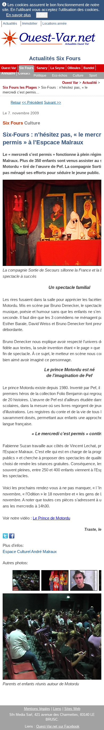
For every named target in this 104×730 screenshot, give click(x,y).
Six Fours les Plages (20, 87)
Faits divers (10, 81)
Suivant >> (52, 102)
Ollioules (74, 68)
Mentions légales (37, 709)
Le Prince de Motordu (51, 518)
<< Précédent (32, 102)
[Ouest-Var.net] (48, 38)
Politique (40, 75)
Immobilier (29, 23)
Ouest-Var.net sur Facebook (57, 726)
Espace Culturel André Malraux (30, 551)
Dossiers (52, 81)
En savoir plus (18, 15)
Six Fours (26, 68)
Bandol (88, 68)
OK (42, 15)
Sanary (42, 68)
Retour (16, 102)
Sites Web (72, 709)
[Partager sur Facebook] (11, 535)
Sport (93, 75)
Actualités (10, 23)
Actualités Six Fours (55, 58)
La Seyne (57, 68)
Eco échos (59, 75)
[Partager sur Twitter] (6, 535)
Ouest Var (8, 68)
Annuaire (8, 73)
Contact (24, 73)
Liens (57, 709)
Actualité (89, 83)
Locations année (54, 23)
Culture (78, 75)
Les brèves (32, 81)
